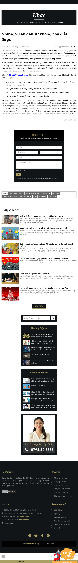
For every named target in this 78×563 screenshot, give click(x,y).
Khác (3, 46)
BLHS (15, 193)
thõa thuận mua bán (25, 196)
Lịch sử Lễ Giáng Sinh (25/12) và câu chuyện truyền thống (44, 288)
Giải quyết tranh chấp (63, 496)
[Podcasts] (48, 536)
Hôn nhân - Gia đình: (16, 520)
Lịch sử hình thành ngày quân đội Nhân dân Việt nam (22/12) (45, 258)
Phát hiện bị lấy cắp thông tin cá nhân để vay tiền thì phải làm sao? (43, 393)
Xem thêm (39, 306)
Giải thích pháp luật (62, 521)
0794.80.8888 (20, 561)
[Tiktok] (42, 536)
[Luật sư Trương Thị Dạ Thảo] (39, 434)
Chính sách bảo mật (46, 178)
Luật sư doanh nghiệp (32, 193)
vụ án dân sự (43, 196)
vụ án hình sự (52, 196)
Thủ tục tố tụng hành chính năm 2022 (35, 274)
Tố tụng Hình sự (60, 478)
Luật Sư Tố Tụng (32, 543)
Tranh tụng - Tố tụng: (16, 516)
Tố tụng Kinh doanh (62, 489)
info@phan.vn (9, 523)
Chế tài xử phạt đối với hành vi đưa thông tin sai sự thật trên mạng (42, 342)
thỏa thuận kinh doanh (10, 196)
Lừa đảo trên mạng (38, 385)
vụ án (35, 196)
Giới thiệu (58, 510)
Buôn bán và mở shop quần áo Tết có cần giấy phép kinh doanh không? (46, 245)
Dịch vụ (57, 513)
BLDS (10, 193)
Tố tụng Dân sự (60, 481)
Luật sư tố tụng (45, 193)
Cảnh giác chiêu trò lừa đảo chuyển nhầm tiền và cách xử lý (42, 400)
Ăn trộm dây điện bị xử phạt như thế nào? (42, 362)
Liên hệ (57, 528)
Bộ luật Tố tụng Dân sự (18, 75)
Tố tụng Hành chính (62, 485)
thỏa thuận (55, 193)
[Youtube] (35, 536)
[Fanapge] (29, 536)
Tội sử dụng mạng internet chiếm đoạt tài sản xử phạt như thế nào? (43, 406)
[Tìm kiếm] (53, 318)
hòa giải (21, 193)
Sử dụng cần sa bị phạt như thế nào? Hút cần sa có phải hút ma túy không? (42, 335)
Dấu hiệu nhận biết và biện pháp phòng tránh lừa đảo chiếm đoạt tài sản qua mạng (42, 380)
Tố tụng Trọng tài (61, 492)
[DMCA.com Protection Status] (25, 492)
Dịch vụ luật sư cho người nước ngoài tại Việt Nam (41, 216)
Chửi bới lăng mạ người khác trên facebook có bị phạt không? (43, 349)
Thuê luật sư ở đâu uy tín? (40, 354)
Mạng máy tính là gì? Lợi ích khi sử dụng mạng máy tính (44, 228)
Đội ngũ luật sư (60, 517)
